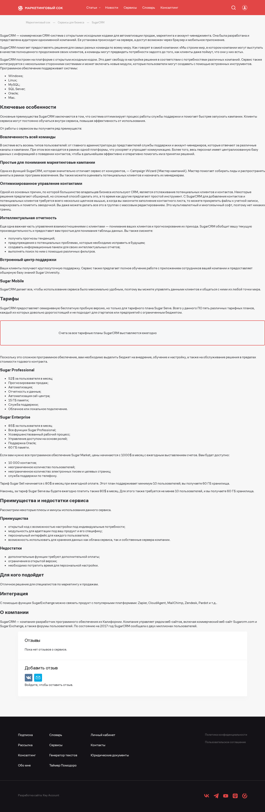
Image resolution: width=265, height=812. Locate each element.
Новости (111, 7)
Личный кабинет (103, 735)
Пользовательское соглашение (225, 742)
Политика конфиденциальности (226, 734)
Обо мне (24, 765)
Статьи (91, 7)
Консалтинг (169, 7)
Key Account (51, 795)
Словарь (148, 7)
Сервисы (130, 7)
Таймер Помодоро (63, 765)
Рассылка (25, 745)
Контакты (98, 745)
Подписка (25, 735)
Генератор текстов (63, 755)
